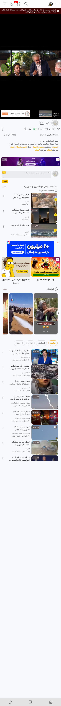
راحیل (48, 122)
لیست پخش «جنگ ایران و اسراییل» (39, 186)
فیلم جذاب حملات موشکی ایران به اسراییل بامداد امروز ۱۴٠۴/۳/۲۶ (21, 413)
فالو (41, 122)
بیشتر (5, 187)
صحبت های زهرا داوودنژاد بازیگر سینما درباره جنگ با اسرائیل (20, 382)
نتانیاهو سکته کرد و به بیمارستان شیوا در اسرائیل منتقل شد (19, 352)
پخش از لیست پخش (46, 190)
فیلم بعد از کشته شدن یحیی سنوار (21, 196)
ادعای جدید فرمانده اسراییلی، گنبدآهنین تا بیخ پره (19, 458)
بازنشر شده (15, 235)
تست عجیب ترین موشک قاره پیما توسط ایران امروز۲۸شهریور (20, 397)
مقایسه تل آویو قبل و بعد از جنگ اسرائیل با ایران (20, 367)
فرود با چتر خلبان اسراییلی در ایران (22, 428)
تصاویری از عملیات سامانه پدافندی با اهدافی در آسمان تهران (20, 211)
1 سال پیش (8, 134)
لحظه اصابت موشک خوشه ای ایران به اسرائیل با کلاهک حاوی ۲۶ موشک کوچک (19, 443)
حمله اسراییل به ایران (19, 225)
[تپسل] (8, 242)
